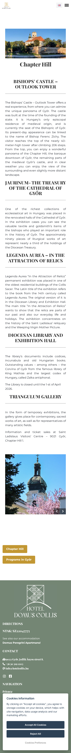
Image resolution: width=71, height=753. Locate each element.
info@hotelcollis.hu (17, 668)
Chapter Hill (15, 549)
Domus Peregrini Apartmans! (21, 642)
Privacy (7, 691)
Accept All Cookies (35, 724)
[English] (59, 5)
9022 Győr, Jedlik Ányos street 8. (24, 659)
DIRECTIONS (13, 624)
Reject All (35, 733)
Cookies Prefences (35, 742)
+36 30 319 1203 (14, 664)
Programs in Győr (19, 559)
